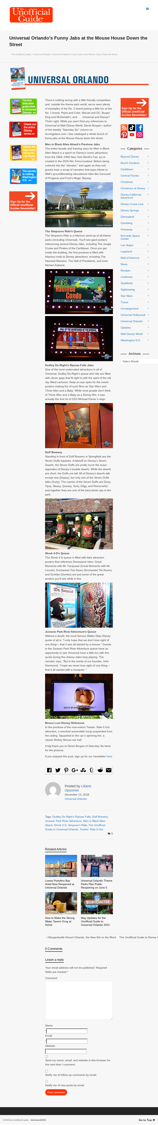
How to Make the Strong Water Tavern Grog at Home (60, 921)
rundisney (127, 276)
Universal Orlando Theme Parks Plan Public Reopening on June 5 (96, 884)
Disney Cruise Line (132, 204)
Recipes (125, 270)
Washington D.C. (131, 340)
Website (50, 1045)
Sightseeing (128, 289)
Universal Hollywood (133, 314)
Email (48, 1035)
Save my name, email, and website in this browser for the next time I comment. (77, 1062)
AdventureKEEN (38, 1120)
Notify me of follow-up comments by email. (71, 1074)
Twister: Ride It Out (91, 829)
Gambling (126, 223)
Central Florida (130, 175)
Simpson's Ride (77, 825)
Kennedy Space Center (130, 237)
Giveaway (127, 229)
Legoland (126, 251)
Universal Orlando (41, 54)
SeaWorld (127, 283)
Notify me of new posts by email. (65, 1085)
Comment (51, 978)
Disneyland (127, 216)
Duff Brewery (100, 816)
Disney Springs (130, 210)
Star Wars (127, 295)
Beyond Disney (130, 156)
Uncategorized (129, 308)
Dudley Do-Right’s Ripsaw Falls (71, 816)
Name (49, 1025)
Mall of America (130, 257)
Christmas (127, 181)
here (109, 756)
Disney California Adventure (131, 196)
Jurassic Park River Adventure (63, 820)
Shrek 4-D (60, 825)
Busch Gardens (130, 162)
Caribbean (127, 169)
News (124, 264)
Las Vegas (127, 245)
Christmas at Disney (133, 188)
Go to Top (145, 1120)
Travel (124, 302)
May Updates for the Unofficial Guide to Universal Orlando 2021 (95, 921)
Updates (126, 327)
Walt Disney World (132, 333)
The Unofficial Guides (21, 54)
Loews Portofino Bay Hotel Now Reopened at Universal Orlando (59, 884)
